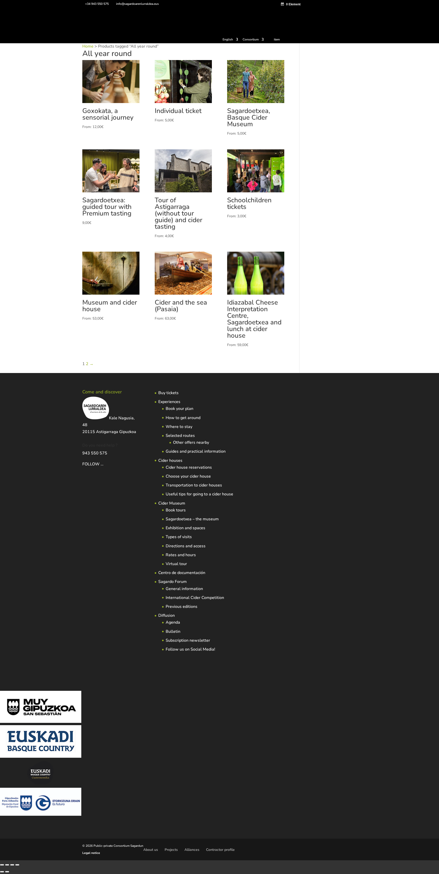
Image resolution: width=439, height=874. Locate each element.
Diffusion (166, 615)
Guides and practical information (196, 451)
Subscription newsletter (188, 640)
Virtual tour (176, 564)
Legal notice (91, 853)
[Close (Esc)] (17, 865)
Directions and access (186, 546)
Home (87, 46)
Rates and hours (181, 555)
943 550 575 (94, 453)
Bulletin (173, 631)
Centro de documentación (181, 573)
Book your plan (179, 408)
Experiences (169, 402)
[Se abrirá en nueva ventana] (103, 464)
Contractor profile (220, 849)
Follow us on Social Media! (190, 649)
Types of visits (179, 537)
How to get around (183, 418)
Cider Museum (171, 503)
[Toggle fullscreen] (7, 865)
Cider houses (170, 460)
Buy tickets (168, 393)
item (276, 39)
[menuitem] (230, 40)
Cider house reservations (189, 467)
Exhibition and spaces (185, 528)
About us (150, 849)
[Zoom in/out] (2, 865)
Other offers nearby (191, 442)
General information (184, 589)
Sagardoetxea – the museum (192, 519)
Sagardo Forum (172, 581)
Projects (171, 849)
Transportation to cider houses (194, 485)
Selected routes (180, 435)
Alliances (191, 849)
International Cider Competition (195, 597)
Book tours (176, 510)
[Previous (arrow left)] (2, 871)
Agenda (173, 622)
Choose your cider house (188, 476)
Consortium (251, 39)
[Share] (12, 865)
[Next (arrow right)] (7, 871)
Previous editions (181, 606)
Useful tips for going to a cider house (199, 494)
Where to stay (179, 426)
